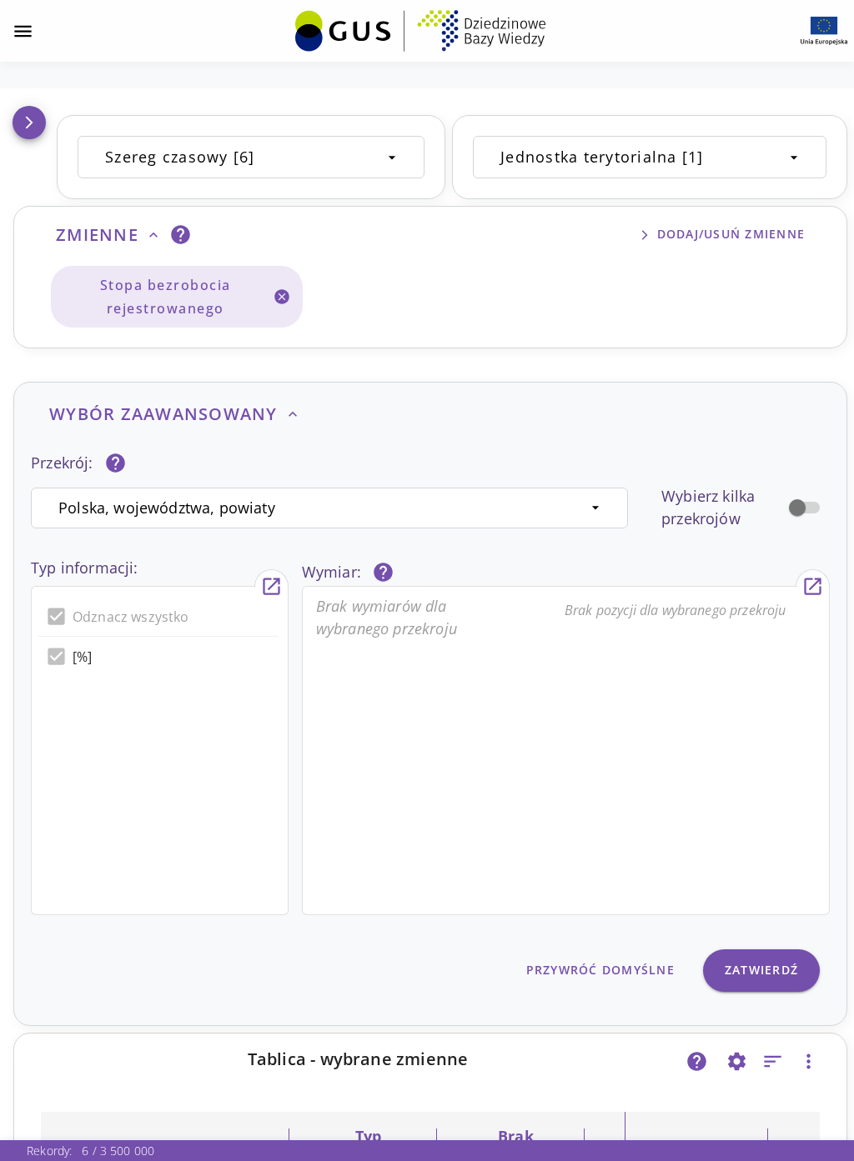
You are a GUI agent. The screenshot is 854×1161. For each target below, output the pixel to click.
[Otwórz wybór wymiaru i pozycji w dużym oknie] (812, 586)
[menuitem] (420, 29)
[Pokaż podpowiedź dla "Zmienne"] (180, 234)
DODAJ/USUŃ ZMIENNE (731, 234)
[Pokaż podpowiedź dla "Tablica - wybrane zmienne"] (696, 1061)
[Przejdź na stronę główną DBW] (420, 31)
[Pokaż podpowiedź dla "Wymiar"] (383, 572)
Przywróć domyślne (600, 970)
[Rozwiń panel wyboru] (29, 122)
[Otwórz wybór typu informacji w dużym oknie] (271, 586)
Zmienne (97, 234)
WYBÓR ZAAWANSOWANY (163, 414)
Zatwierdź (761, 970)
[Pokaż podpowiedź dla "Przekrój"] (115, 463)
